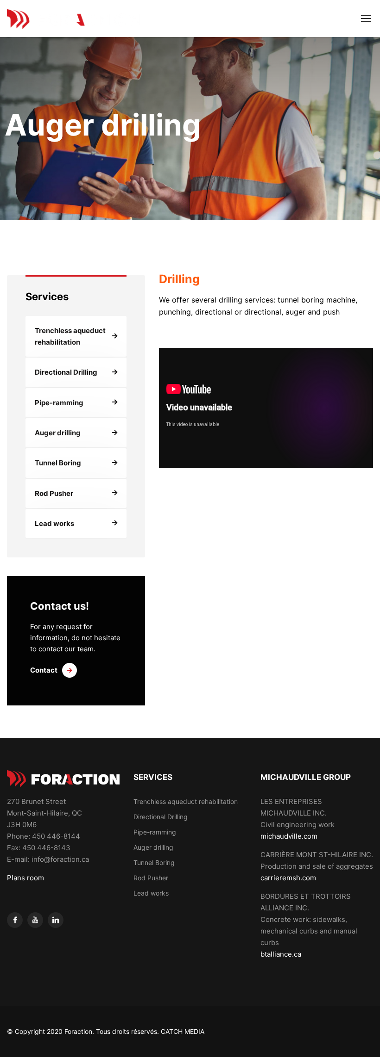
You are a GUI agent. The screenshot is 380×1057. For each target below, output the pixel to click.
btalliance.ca (280, 954)
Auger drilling (58, 432)
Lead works (54, 523)
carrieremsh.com (288, 877)
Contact (43, 670)
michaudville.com (288, 836)
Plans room (25, 877)
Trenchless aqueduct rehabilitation (70, 336)
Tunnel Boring (58, 462)
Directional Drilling (66, 372)
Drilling (179, 279)
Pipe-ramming (59, 402)
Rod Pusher (54, 493)
